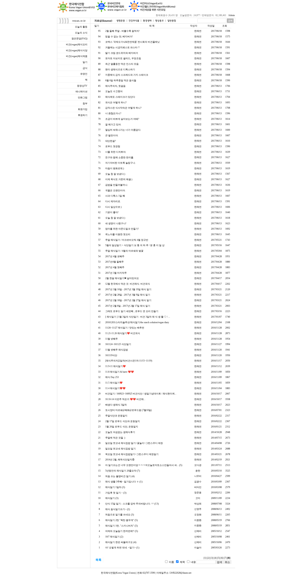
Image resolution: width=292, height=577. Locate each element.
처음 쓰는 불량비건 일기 (118, 476)
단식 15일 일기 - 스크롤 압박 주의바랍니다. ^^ (129, 503)
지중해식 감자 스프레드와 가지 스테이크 (126, 74)
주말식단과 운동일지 (116, 415)
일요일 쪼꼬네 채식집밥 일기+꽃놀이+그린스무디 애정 (134, 443)
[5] (218, 558)
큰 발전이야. (111, 135)
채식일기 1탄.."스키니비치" (119, 525)
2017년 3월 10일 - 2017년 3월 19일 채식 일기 (128, 289)
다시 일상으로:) (113, 207)
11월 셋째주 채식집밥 (116, 349)
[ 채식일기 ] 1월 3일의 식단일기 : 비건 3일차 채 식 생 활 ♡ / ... (137, 316)
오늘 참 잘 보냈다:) (115, 174)
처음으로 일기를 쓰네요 (117, 514)
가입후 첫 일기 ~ (114, 492)
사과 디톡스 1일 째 (115, 195)
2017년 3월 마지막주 (116, 273)
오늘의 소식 (81, 32)
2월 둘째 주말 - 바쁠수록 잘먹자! (122, 31)
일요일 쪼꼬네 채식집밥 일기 (120, 448)
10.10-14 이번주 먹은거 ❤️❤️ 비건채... (125, 399)
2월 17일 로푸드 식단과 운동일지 (122, 421)
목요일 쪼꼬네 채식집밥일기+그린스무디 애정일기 (132, 454)
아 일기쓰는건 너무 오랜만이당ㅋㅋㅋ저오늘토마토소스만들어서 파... (142, 465)
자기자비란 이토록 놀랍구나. (120, 162)
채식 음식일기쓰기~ (115, 509)
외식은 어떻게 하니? (116, 102)
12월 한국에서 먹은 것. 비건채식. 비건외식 (127, 283)
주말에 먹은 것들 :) (115, 437)
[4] (215, 558)
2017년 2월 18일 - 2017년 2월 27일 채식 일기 (128, 300)
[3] (211, 558)
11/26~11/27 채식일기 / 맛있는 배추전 (124, 327)
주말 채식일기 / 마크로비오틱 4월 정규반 (126, 240)
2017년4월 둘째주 (114, 261)
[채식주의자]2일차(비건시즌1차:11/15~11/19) (128, 360)
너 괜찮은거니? (113, 113)
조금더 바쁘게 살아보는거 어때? (122, 119)
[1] (205, 558)
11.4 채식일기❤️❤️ (115, 388)
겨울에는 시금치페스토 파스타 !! (122, 47)
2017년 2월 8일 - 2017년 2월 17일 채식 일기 (127, 305)
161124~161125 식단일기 (118, 344)
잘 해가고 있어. (113, 124)
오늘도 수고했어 (114, 91)
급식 (85, 68)
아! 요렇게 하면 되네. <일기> (120, 547)
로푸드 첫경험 (112, 146)
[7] (225, 558)
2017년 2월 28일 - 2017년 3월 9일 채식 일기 (127, 294)
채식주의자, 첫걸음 (115, 86)
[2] (208, 558)
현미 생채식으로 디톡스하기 (120, 69)
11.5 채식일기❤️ (114, 382)
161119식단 (111, 355)
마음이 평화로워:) (114, 168)
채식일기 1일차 (113, 487)
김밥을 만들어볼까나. (116, 185)
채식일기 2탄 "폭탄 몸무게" (119, 520)
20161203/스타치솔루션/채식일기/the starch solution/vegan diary (137, 322)
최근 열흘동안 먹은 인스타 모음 (122, 64)
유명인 (83, 73)
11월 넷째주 (111, 338)
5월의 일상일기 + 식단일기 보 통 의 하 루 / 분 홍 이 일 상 (134, 245)
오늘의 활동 (81, 26)
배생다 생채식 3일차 (116, 404)
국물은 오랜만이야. (115, 190)
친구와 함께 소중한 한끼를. (119, 157)
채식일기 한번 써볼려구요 (119, 542)
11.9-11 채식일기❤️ (115, 366)
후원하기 (82, 115)
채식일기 (110, 498)
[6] (221, 558)
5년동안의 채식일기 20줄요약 (120, 470)
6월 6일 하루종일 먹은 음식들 (120, 80)
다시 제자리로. (113, 201)
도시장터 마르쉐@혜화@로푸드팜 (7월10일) (128, 410)
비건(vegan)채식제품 (76, 56)
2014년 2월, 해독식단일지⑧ (119, 459)
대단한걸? (110, 141)
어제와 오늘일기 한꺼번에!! (119, 531)
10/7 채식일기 (112, 536)
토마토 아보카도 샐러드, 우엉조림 (123, 58)
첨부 (85, 103)
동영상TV (82, 85)
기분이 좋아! (112, 212)
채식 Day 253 (112, 377)
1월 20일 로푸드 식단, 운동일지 (121, 426)
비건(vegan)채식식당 (76, 50)
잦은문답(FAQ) (79, 38)
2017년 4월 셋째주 (114, 256)
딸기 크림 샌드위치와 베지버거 (121, 53)
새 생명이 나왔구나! (115, 223)
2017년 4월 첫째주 (114, 267)
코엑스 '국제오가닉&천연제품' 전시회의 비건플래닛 (132, 42)
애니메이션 (81, 91)
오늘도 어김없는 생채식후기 (120, 432)
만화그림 (82, 97)
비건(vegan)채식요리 (76, 44)
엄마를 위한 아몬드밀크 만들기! (122, 228)
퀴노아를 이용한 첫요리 (117, 234)
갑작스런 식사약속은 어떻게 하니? (123, 107)
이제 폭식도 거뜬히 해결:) (118, 179)
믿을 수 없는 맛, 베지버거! (119, 36)
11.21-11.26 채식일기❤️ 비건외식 (122, 333)
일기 (85, 62)
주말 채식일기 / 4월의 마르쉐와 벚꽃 (124, 250)
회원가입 (82, 109)
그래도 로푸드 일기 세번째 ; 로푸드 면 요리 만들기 (131, 311)
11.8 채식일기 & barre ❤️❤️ (119, 371)
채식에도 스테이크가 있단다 (120, 97)
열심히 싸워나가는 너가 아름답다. (123, 130)
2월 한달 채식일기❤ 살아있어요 (122, 278)
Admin (231, 15)
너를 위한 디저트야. (115, 152)
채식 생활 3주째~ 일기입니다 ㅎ (122, 481)
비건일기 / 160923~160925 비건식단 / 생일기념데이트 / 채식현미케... (140, 393)
